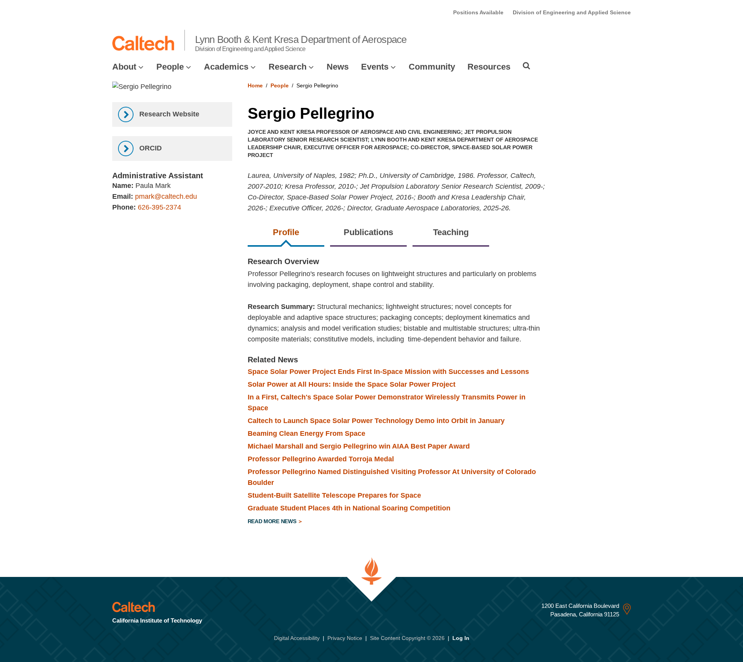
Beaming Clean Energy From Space (306, 433)
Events (375, 67)
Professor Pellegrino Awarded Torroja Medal (321, 459)
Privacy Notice (344, 638)
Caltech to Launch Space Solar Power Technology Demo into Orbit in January (376, 421)
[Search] (526, 66)
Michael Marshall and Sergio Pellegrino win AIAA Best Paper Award (359, 446)
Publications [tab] (368, 232)
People (170, 67)
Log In (460, 638)
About (124, 67)
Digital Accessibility (297, 638)
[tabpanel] (439, 392)
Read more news (273, 521)
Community (432, 67)
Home (255, 85)
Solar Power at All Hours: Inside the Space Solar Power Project (351, 384)
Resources (488, 67)
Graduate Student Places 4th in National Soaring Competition (349, 508)
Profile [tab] (286, 232)
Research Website (168, 114)
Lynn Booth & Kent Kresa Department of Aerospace (301, 43)
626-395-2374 (159, 207)
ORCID (149, 148)
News (338, 67)
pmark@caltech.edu (166, 196)
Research (287, 67)
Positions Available (478, 12)
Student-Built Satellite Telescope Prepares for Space (334, 495)
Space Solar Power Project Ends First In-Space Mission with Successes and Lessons (388, 371)
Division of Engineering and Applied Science (572, 12)
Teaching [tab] (451, 232)
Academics (226, 67)
